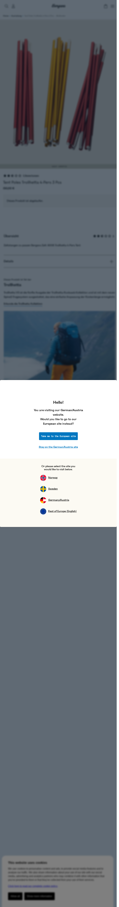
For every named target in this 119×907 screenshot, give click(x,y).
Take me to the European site (58, 436)
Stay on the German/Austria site (58, 447)
